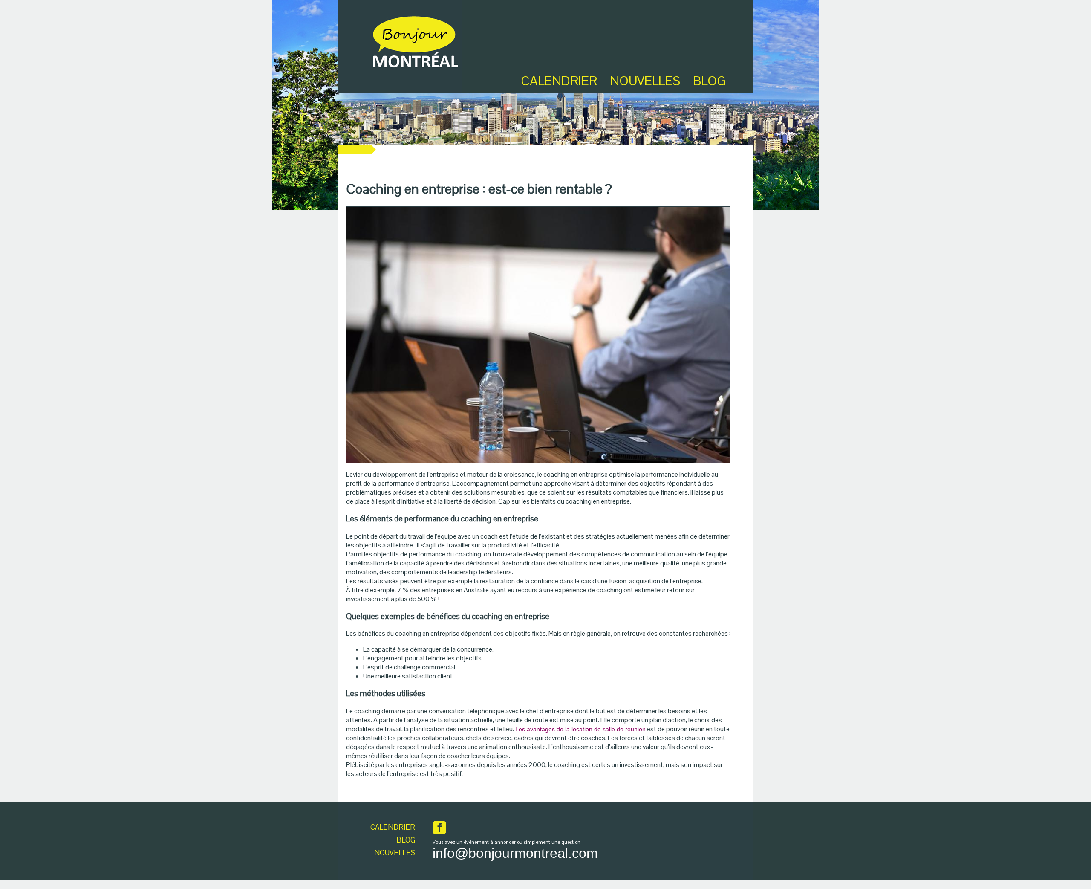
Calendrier (559, 80)
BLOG (709, 80)
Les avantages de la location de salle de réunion (580, 729)
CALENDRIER (392, 827)
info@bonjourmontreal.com (515, 853)
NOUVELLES (394, 852)
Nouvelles (645, 80)
